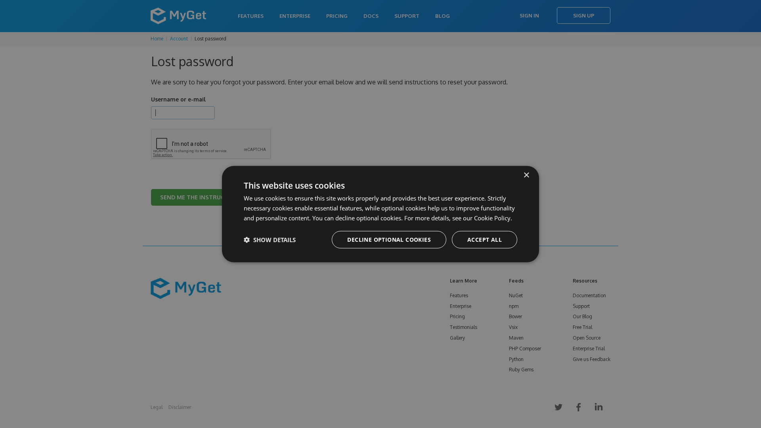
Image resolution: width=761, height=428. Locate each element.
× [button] (526, 175)
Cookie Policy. (493, 218)
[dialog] (380, 214)
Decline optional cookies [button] (389, 239)
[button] (270, 239)
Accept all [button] (484, 239)
